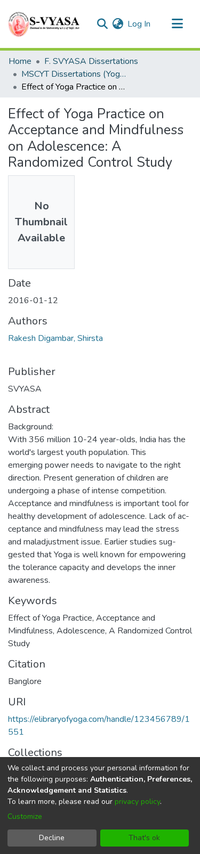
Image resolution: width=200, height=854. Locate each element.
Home (20, 61)
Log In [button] (139, 24)
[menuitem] (117, 24)
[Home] (45, 24)
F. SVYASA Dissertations (91, 61)
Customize (24, 816)
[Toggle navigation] (177, 24)
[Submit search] (102, 24)
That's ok (144, 838)
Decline (52, 838)
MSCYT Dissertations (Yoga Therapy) (74, 74)
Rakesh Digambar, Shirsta (55, 338)
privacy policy (137, 801)
